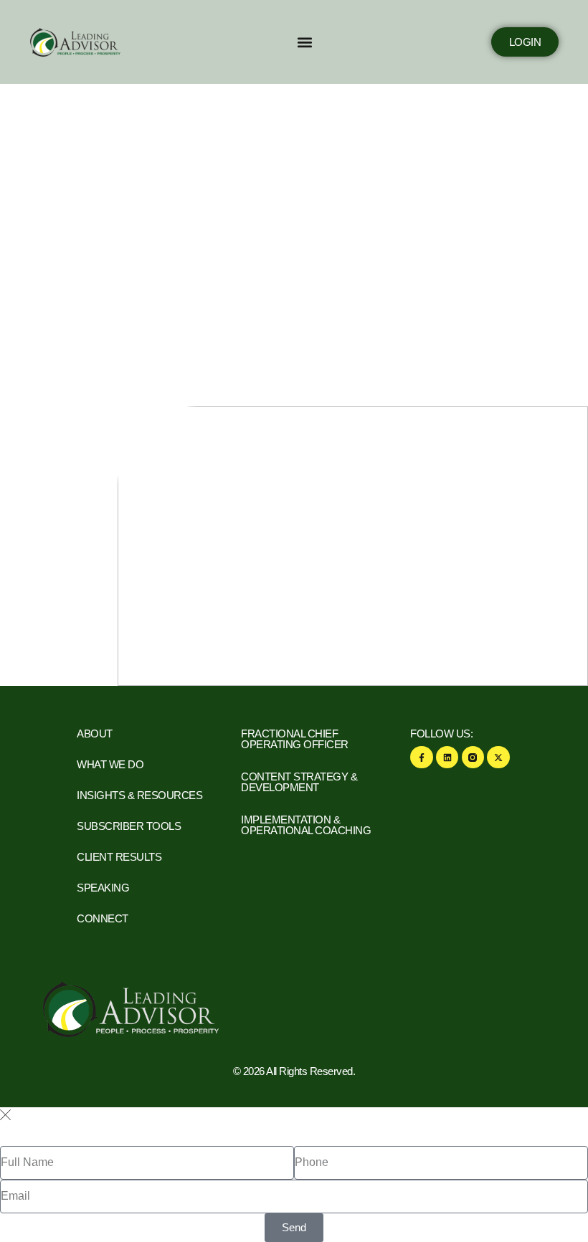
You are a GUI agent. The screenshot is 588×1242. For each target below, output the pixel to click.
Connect (102, 918)
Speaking (103, 887)
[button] (304, 42)
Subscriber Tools (129, 826)
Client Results (119, 856)
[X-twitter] (498, 757)
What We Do (110, 764)
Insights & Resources (139, 795)
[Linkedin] (447, 757)
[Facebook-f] (421, 757)
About (95, 733)
